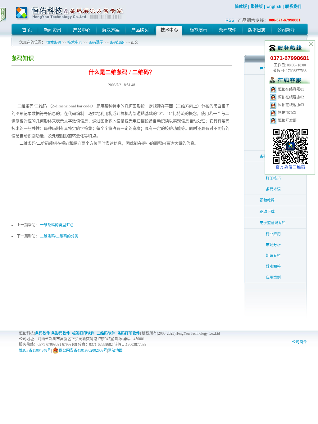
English (273, 6)
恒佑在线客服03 (290, 105)
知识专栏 (273, 256)
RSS (229, 20)
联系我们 (293, 6)
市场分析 (273, 245)
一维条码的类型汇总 (57, 225)
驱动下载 (267, 212)
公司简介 (299, 342)
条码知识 (117, 42)
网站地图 (115, 350)
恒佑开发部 (287, 120)
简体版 (241, 6)
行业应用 (273, 234)
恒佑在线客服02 (290, 97)
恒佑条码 (53, 42)
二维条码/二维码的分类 (59, 236)
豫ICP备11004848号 (35, 350)
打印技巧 (273, 178)
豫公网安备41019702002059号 (83, 350)
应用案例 (273, 277)
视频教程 (267, 200)
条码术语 (273, 189)
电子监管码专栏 (273, 223)
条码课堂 (96, 42)
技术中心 (74, 42)
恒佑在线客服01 (290, 89)
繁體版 (257, 6)
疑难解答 (273, 266)
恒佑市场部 (287, 113)
